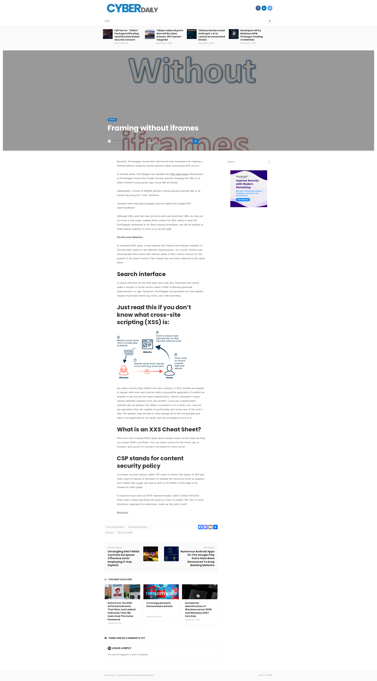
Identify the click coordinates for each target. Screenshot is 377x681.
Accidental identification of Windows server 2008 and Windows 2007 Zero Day (198, 609)
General (112, 120)
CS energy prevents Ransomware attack (159, 604)
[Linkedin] (264, 8)
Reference (122, 512)
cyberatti (117, 142)
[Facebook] (258, 8)
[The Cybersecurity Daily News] (133, 8)
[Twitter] (269, 8)
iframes (109, 532)
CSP (169, 229)
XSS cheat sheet (179, 174)
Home (107, 21)
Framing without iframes (140, 527)
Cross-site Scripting (115, 527)
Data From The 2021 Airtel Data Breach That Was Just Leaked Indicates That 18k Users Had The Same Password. (121, 611)
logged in (124, 654)
